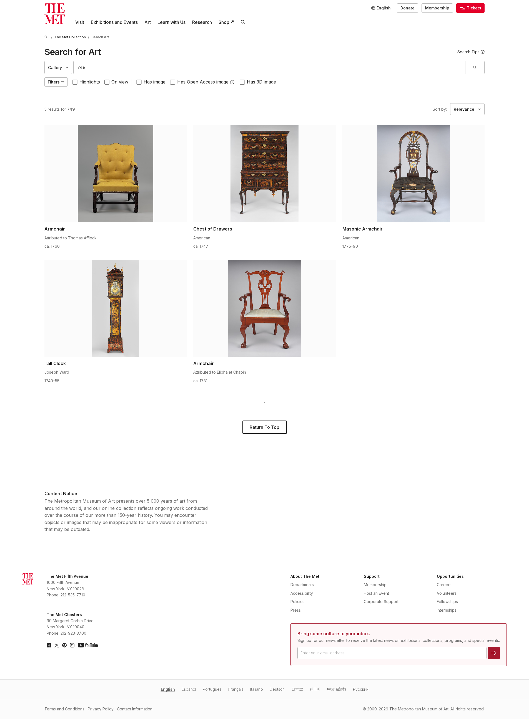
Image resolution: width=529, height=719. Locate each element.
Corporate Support (381, 601)
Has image (155, 82)
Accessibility (301, 593)
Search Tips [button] (468, 51)
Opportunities (450, 576)
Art (147, 22)
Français (236, 689)
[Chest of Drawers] (264, 173)
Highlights (89, 82)
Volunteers (447, 593)
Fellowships (447, 601)
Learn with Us (171, 22)
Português (212, 689)
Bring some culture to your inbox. (333, 633)
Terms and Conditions (64, 709)
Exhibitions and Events (114, 22)
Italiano (256, 689)
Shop (224, 22)
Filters (54, 82)
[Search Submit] (474, 67)
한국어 (315, 689)
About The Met (304, 576)
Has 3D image (261, 82)
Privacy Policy (101, 709)
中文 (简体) (336, 689)
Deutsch (277, 689)
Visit (79, 22)
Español (189, 689)
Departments (302, 584)
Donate (407, 8)
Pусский (360, 689)
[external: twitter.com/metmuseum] (56, 645)
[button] (232, 82)
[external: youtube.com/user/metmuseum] (88, 645)
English (168, 689)
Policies (297, 601)
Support (372, 576)
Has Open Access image (203, 82)
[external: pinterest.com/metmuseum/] (64, 645)
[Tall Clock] (115, 308)
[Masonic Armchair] (413, 173)
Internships (447, 610)
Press (295, 610)
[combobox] (269, 67)
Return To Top (264, 427)
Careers (444, 584)
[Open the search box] (243, 22)
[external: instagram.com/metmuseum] (72, 645)
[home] (46, 37)
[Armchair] (115, 173)
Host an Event (376, 593)
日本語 (297, 689)
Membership (437, 8)
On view (119, 82)
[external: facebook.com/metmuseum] (49, 645)
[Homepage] (54, 13)
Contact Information (134, 709)
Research (202, 22)
